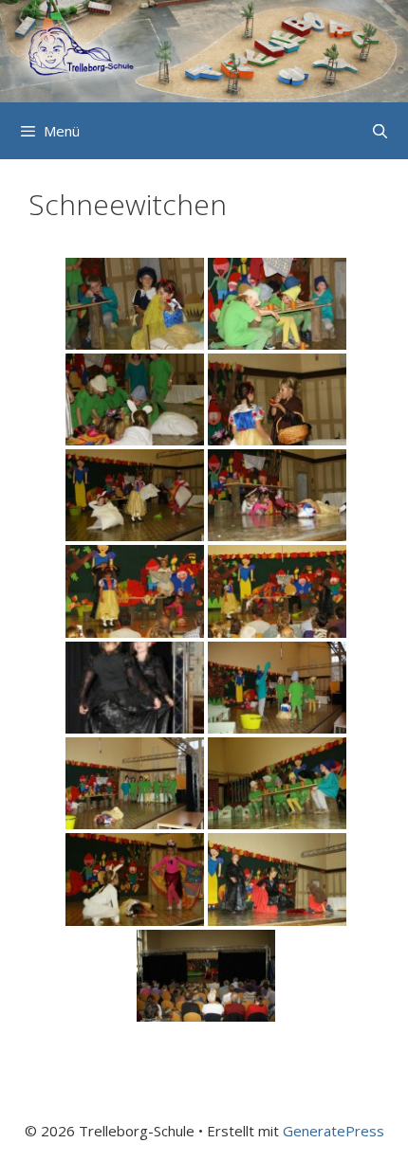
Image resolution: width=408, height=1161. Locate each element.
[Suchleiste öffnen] (380, 130)
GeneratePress (333, 1130)
